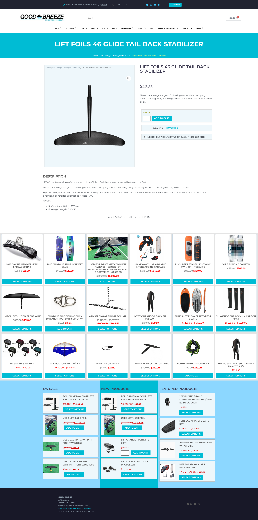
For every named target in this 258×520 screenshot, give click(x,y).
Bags (114, 28)
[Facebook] (147, 5)
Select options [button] (193, 281)
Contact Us (87, 508)
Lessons (185, 28)
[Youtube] (155, 5)
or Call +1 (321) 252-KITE (191, 137)
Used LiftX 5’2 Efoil (75, 418)
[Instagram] (151, 5)
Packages (69, 28)
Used (152, 28)
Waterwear (126, 28)
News (198, 28)
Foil (104, 28)
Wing (93, 28)
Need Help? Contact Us (162, 137)
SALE (57, 28)
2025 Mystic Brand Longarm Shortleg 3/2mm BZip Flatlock (195, 399)
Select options (22, 281)
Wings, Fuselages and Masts (117, 55)
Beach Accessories (166, 28)
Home (95, 55)
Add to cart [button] (107, 281)
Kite (82, 28)
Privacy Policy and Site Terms (69, 508)
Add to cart (161, 118)
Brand (140, 28)
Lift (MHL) (172, 128)
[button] (128, 78)
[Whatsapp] (159, 5)
